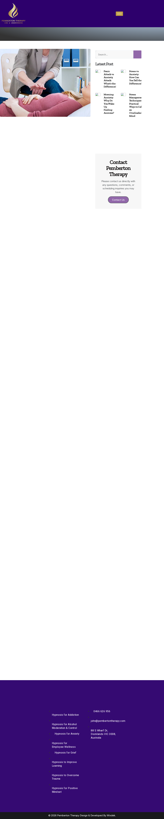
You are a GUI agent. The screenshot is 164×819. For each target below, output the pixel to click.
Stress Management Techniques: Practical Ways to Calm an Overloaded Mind (136, 105)
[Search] (137, 54)
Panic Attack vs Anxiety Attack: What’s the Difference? (110, 79)
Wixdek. (111, 815)
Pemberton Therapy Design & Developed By (82, 815)
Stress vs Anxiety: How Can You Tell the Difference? (135, 77)
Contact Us (118, 199)
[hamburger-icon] (119, 14)
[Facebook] (41, 124)
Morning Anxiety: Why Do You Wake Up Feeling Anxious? (109, 103)
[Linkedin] (50, 124)
